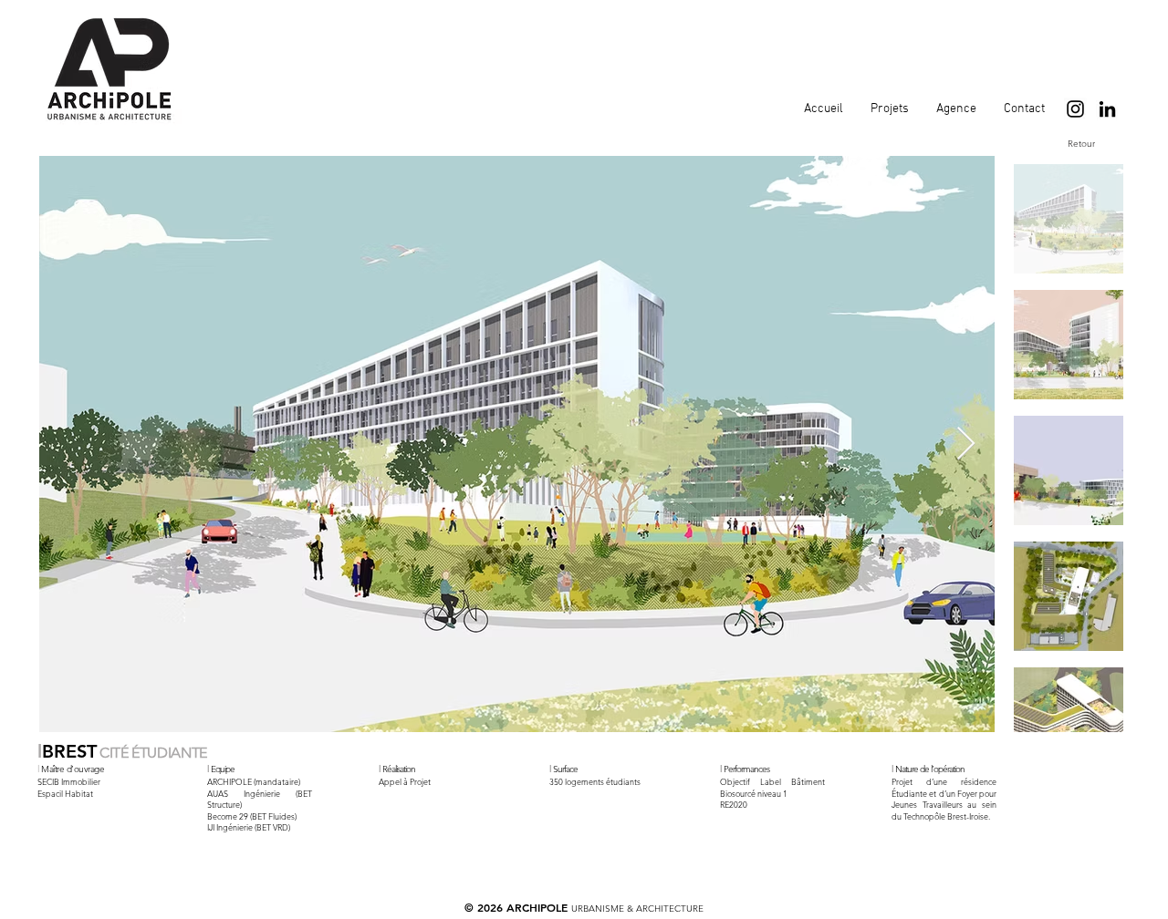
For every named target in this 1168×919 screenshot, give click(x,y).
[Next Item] (965, 444)
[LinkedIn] (1107, 109)
